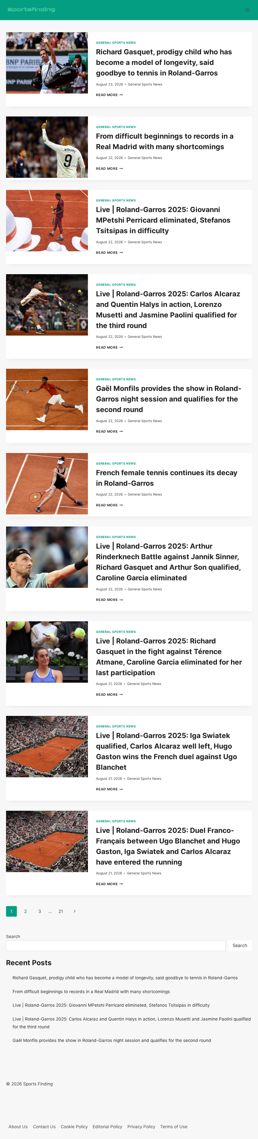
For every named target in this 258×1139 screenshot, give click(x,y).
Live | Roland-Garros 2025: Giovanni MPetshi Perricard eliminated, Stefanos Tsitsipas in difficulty (163, 220)
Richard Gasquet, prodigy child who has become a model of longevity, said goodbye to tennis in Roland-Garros (164, 62)
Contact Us (44, 1126)
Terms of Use (173, 1126)
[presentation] (47, 63)
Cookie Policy (74, 1126)
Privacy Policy (141, 1126)
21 (60, 911)
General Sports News (116, 43)
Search (13, 936)
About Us (18, 1126)
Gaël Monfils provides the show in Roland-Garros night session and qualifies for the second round (168, 399)
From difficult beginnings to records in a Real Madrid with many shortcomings (91, 991)
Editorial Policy (107, 1126)
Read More (109, 95)
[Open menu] (247, 10)
